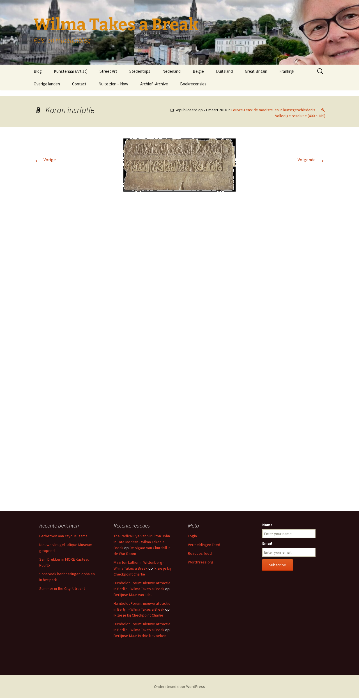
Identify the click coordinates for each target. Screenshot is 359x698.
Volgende (311, 159)
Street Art (108, 71)
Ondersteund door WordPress (179, 686)
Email (267, 543)
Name (267, 524)
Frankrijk (286, 71)
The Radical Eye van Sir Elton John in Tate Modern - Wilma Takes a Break (142, 541)
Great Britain (256, 71)
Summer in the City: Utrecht (62, 588)
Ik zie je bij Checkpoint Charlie (138, 615)
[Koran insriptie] (179, 164)
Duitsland (224, 71)
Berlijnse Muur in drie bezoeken (140, 635)
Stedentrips (139, 71)
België (198, 71)
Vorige (45, 159)
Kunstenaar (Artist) (71, 71)
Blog (38, 71)
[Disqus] (179, 280)
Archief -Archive (154, 84)
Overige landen (47, 84)
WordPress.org (200, 562)
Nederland (171, 71)
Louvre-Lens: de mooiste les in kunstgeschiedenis (273, 109)
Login (192, 535)
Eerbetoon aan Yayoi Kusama (63, 535)
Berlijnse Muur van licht (133, 594)
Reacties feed (200, 553)
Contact (79, 84)
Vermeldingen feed (204, 544)
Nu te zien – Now (113, 84)
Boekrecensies (193, 84)
